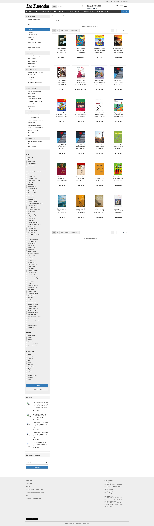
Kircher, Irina (31, 249)
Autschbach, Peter (32, 178)
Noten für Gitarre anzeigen (34, 19)
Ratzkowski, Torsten (33, 287)
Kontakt (28, 486)
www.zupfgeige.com (92, 8)
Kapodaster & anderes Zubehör (35, 127)
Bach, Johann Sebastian (34, 180)
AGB (27, 495)
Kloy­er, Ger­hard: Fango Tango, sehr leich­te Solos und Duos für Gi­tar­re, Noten (80, 114)
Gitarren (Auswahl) (75, 11)
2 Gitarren (30, 29)
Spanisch (30, 373)
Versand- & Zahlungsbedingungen (34, 489)
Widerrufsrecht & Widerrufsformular (35, 492)
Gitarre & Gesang (32, 39)
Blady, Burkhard (32, 184)
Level (28, 154)
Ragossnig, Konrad (33, 285)
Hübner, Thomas (32, 241)
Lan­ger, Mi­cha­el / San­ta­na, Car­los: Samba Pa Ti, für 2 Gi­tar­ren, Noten (118, 82)
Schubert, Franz (32, 302)
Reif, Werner (31, 289)
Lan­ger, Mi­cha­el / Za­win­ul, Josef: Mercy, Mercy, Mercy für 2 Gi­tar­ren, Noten (61, 146)
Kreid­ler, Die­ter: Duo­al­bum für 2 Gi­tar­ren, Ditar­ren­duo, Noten (99, 82)
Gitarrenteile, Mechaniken (34, 125)
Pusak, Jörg (31, 283)
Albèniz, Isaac (31, 174)
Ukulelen (30, 144)
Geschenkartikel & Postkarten (35, 120)
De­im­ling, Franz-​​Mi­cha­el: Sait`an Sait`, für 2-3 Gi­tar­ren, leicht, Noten (118, 178)
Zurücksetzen (37, 389)
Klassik (30, 339)
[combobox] (64, 31)
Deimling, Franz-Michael (34, 209)
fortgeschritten (32, 163)
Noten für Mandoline (60, 11)
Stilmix (29, 379)
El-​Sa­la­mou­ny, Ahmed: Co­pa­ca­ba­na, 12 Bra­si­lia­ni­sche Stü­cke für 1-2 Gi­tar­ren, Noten (118, 50)
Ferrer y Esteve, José (33, 222)
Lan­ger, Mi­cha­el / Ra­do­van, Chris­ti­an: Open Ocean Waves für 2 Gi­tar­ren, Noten (80, 146)
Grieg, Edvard (31, 232)
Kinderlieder (31, 366)
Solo (29, 24)
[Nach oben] (149, 523)
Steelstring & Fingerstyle (34, 47)
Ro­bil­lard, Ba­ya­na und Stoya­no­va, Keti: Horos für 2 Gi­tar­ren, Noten (80, 82)
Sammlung (31, 327)
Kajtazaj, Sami (31, 247)
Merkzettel (125, 1)
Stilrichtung (30, 351)
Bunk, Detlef (31, 197)
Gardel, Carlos (31, 226)
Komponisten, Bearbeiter (33, 171)
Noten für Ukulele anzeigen (34, 56)
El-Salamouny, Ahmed (33, 214)
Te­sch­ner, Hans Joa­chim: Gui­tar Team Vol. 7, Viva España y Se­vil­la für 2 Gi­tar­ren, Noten (80, 178)
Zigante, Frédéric (32, 325)
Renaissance (31, 335)
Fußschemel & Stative (33, 117)
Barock (30, 337)
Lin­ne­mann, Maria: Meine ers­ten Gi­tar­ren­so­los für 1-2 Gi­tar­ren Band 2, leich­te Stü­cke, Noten (61, 114)
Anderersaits (31, 109)
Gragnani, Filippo (32, 228)
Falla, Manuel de (32, 216)
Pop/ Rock (30, 369)
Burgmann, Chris (32, 199)
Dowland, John (32, 211)
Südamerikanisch (32, 375)
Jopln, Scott (31, 245)
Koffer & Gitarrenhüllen (33, 130)
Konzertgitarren (31, 96)
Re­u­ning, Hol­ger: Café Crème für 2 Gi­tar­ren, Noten (118, 210)
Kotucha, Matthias (32, 256)
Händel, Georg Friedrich (34, 235)
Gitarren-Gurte (31, 122)
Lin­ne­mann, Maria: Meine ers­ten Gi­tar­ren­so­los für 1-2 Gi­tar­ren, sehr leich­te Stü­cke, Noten (99, 50)
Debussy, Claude (32, 207)
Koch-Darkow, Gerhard (33, 253)
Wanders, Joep (32, 319)
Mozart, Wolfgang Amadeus (35, 277)
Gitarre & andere (32, 37)
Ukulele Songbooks (32, 61)
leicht (29, 159)
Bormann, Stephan (32, 190)
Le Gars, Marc (31, 262)
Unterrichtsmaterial (32, 27)
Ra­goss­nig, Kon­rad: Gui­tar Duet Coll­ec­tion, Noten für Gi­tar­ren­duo (118, 114)
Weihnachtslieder (32, 66)
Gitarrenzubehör (89, 11)
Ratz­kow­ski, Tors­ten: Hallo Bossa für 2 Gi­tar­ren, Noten (99, 146)
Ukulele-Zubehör (32, 146)
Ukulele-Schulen (32, 58)
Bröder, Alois (31, 195)
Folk (29, 360)
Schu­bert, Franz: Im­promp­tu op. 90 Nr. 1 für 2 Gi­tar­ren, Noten (99, 211)
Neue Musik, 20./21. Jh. (34, 344)
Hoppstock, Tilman (33, 239)
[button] (107, 1)
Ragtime (30, 371)
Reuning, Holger (32, 291)
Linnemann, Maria (32, 264)
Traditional (30, 377)
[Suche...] (82, 6)
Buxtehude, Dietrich (33, 201)
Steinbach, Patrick (32, 310)
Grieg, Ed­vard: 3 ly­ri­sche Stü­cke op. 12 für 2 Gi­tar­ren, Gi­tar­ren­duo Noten (80, 211)
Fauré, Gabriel (31, 218)
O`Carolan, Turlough (33, 279)
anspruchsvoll (31, 165)
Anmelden (37, 467)
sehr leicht (30, 157)
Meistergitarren (33, 104)
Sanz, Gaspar (31, 295)
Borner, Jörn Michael (33, 193)
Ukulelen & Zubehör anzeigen (35, 141)
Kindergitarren (31, 93)
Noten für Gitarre (31, 11)
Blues (29, 354)
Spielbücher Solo (32, 63)
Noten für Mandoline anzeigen (35, 72)
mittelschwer (31, 161)
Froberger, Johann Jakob (34, 224)
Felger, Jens (31, 220)
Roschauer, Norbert (33, 293)
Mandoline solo (31, 74)
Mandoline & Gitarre (33, 80)
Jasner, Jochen (32, 243)
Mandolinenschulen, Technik (35, 82)
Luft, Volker (31, 268)
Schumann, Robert (32, 306)
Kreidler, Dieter (31, 258)
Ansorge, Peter (31, 176)
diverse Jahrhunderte (33, 346)
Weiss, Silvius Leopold (33, 321)
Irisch (29, 362)
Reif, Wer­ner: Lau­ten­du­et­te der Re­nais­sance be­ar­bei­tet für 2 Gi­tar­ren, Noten (62, 178)
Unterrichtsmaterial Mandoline (35, 85)
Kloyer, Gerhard (32, 251)
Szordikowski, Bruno (33, 312)
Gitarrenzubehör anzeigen (34, 115)
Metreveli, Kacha (32, 272)
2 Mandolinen (31, 77)
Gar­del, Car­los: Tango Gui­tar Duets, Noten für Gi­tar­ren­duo (61, 82)
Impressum (29, 483)
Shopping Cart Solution (71, 523)
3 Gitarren (30, 32)
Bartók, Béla (31, 182)
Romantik (30, 341)
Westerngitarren (32, 106)
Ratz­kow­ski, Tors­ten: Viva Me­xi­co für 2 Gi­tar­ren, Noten (118, 146)
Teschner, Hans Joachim (34, 316)
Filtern (37, 385)
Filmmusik (30, 356)
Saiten (29, 135)
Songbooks (30, 45)
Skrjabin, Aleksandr (33, 308)
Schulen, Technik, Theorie (34, 42)
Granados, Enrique (32, 230)
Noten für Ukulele (45, 11)
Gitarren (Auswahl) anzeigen (35, 91)
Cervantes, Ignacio (32, 205)
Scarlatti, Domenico (33, 300)
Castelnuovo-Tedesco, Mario (35, 203)
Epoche (28, 332)
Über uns (125, 11)
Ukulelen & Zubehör (102, 11)
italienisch (30, 364)
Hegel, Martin (31, 237)
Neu (29, 22)
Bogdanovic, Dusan (33, 186)
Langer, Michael (32, 260)
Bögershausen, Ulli (32, 188)
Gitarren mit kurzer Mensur (35, 101)
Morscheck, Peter (32, 274)
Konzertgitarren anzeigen (35, 98)
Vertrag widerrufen (32, 519)
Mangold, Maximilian (33, 270)
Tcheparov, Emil (32, 314)
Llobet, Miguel (31, 266)
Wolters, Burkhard (32, 323)
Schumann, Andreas (33, 304)
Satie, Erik (30, 298)
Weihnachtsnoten (32, 50)
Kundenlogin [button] (115, 1)
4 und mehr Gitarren (33, 34)
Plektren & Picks (32, 132)
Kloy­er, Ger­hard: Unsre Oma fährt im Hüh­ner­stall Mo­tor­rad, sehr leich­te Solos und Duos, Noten (99, 114)
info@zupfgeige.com (109, 493)
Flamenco (30, 358)
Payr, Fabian (31, 281)
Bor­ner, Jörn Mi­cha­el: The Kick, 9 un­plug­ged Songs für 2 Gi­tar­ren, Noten (80, 50)
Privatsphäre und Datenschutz (33, 498)
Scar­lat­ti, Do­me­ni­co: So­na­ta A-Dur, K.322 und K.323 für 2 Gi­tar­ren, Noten (99, 178)
